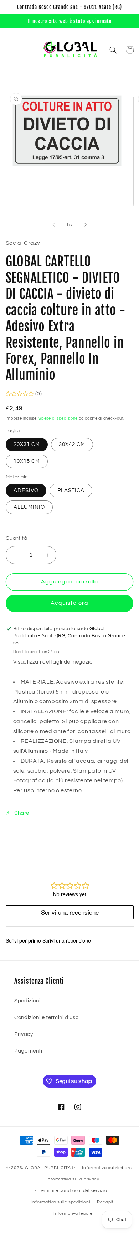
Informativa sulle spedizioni (60, 1202)
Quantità (16, 538)
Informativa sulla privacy (73, 1179)
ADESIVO (26, 490)
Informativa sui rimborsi (107, 1168)
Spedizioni (27, 1000)
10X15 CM (27, 461)
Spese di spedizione (58, 418)
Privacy (23, 1034)
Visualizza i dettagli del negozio (53, 662)
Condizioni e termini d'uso (46, 1017)
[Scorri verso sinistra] (53, 225)
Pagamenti (28, 1051)
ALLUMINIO (29, 507)
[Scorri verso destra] (85, 225)
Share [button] (21, 813)
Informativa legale (72, 1213)
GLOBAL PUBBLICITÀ (48, 1168)
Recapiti (106, 1202)
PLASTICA (70, 490)
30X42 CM (72, 444)
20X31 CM (27, 444)
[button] (9, 50)
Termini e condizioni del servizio (73, 1191)
